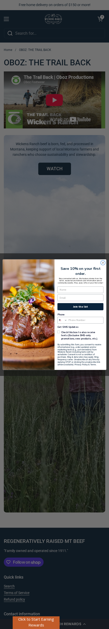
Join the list (80, 306)
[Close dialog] (103, 262)
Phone (61, 314)
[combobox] (62, 320)
